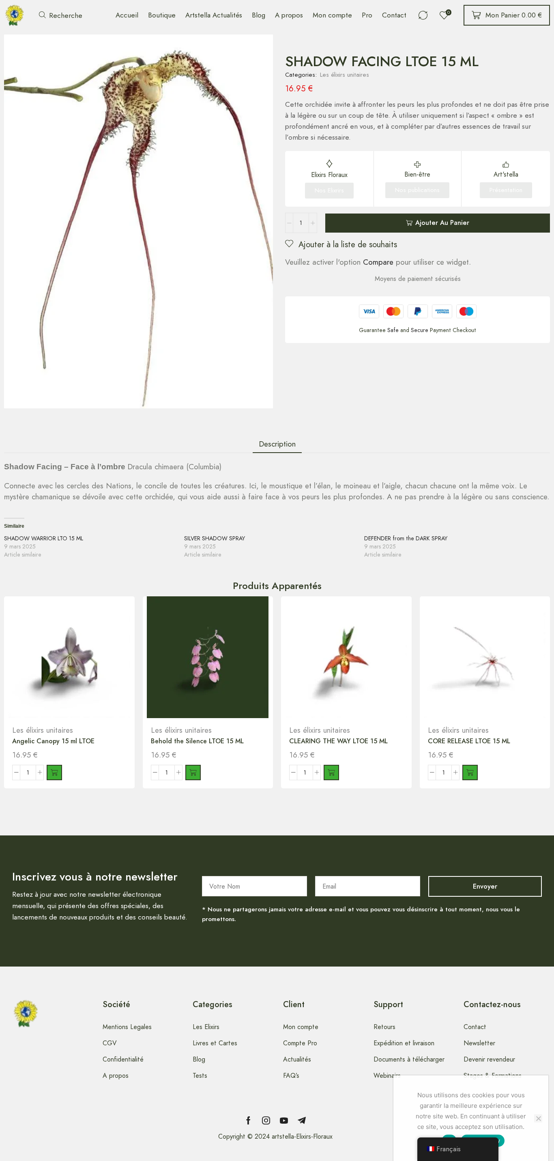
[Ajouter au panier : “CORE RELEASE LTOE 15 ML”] (470, 772)
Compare (378, 262)
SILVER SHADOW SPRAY (214, 538)
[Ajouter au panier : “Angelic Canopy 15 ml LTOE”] (54, 772)
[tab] (277, 444)
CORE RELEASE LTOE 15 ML (469, 741)
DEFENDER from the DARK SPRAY (405, 538)
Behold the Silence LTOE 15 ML (197, 741)
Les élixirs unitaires (344, 74)
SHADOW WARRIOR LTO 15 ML (43, 538)
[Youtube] (284, 1120)
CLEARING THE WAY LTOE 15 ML (338, 741)
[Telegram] (302, 1120)
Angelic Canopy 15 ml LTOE (53, 741)
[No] (538, 1118)
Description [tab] (277, 443)
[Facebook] (248, 1120)
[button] (60, 15)
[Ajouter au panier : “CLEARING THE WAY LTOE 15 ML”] (331, 772)
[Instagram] (266, 1120)
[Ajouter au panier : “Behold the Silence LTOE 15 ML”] (193, 772)
